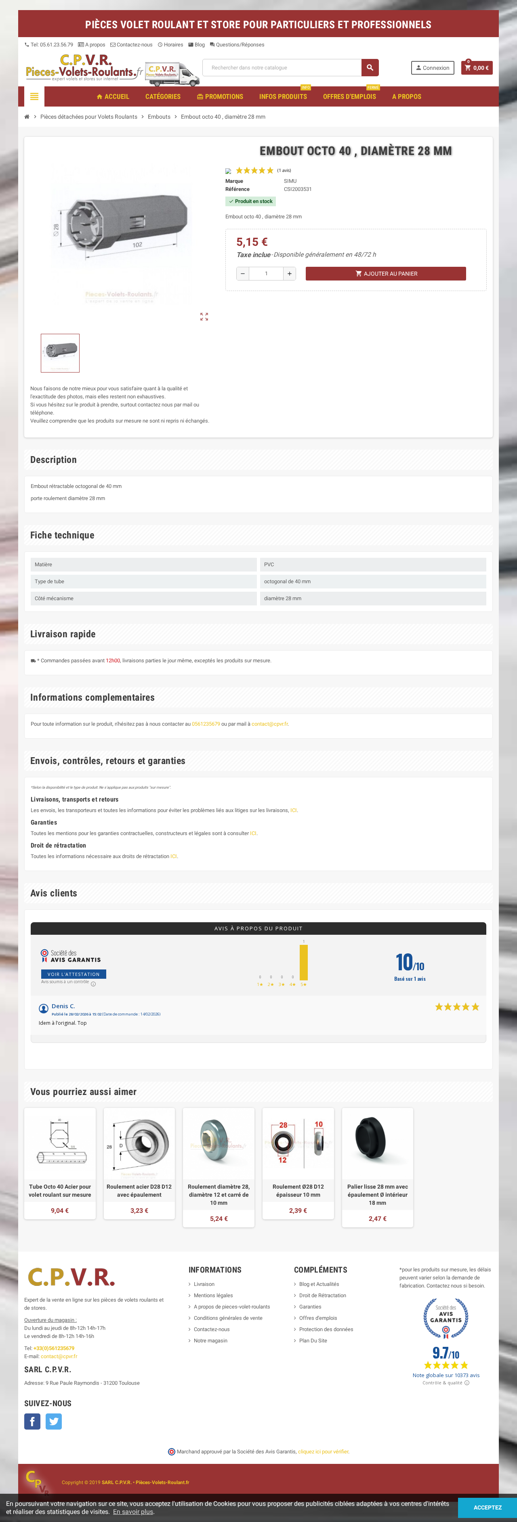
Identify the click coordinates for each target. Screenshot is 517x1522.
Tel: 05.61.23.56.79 (48, 45)
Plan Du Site (313, 1341)
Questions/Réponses (237, 45)
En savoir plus (133, 1512)
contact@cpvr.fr (270, 724)
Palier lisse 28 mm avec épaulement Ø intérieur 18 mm (377, 1194)
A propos (94, 45)
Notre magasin (210, 1341)
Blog (196, 45)
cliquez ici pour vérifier (323, 1452)
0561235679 (206, 724)
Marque (234, 181)
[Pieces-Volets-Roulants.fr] (84, 67)
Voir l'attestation (74, 974)
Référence (237, 189)
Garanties (310, 1307)
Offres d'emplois (318, 1318)
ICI (293, 810)
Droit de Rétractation (322, 1295)
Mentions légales (213, 1295)
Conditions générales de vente (228, 1318)
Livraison (204, 1284)
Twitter (54, 1421)
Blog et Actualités (319, 1284)
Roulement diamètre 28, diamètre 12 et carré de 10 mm (219, 1194)
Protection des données (326, 1329)
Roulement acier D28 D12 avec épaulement (139, 1190)
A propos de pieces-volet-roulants (232, 1307)
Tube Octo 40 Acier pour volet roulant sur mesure (60, 1190)
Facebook (32, 1421)
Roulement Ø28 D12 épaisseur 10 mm (298, 1190)
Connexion (432, 67)
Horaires (170, 45)
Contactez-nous (134, 45)
